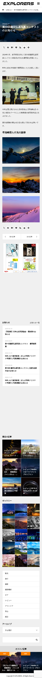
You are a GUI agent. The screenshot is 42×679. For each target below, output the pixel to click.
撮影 (6, 584)
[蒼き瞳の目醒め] (21, 548)
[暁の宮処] (8, 522)
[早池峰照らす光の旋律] (8, 548)
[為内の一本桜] (33, 560)
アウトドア (9, 606)
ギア (6, 595)
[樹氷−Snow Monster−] (21, 522)
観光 (6, 573)
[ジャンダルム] (21, 560)
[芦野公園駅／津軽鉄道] (8, 560)
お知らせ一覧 (35, 322)
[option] (10, 662)
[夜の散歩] (33, 510)
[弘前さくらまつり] (21, 535)
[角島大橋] (33, 548)
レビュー (8, 600)
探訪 (6, 617)
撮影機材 (8, 589)
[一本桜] (8, 510)
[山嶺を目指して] (8, 535)
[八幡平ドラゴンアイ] (21, 510)
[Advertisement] (21, 296)
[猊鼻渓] (33, 522)
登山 (6, 611)
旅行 (6, 579)
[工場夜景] (33, 535)
